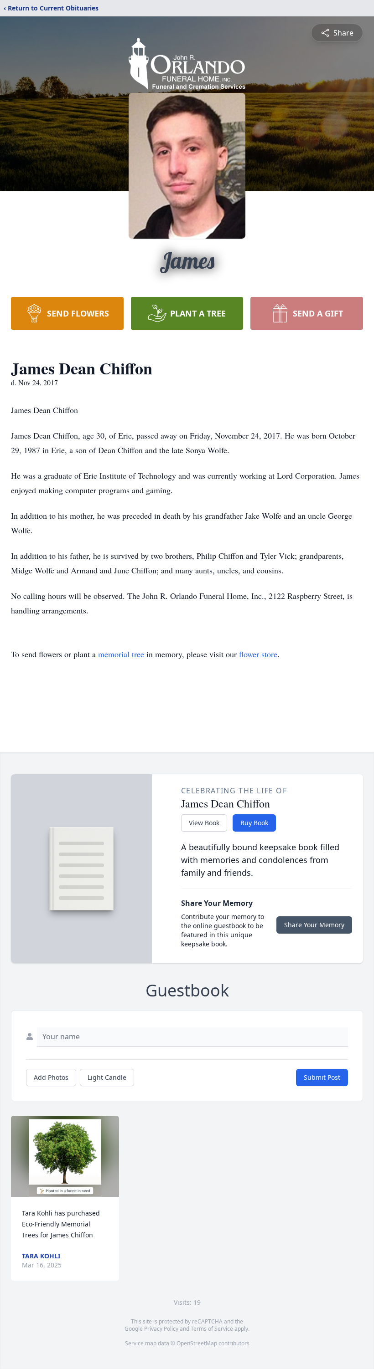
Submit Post (322, 1077)
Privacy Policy (161, 1329)
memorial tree (121, 654)
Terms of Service (212, 1329)
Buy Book (254, 822)
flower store (258, 654)
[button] (65, 1156)
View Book (204, 822)
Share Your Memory (314, 924)
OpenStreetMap (197, 1343)
